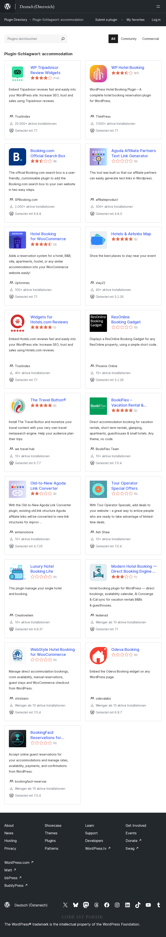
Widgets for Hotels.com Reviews (49, 319)
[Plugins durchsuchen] (63, 38)
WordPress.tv (98, 848)
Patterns (51, 848)
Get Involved (136, 825)
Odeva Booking (125, 649)
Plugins (50, 840)
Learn (89, 825)
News (8, 833)
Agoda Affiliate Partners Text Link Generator (133, 153)
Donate (134, 840)
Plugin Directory (15, 19)
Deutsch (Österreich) (31, 905)
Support (91, 833)
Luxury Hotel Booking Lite (42, 569)
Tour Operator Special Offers (124, 485)
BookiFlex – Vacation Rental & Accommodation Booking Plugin (127, 403)
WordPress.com (19, 862)
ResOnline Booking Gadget (126, 319)
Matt (10, 870)
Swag (132, 848)
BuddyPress (16, 885)
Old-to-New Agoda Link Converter (48, 485)
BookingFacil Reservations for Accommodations (46, 735)
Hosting (10, 840)
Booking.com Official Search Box (47, 153)
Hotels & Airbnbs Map (131, 234)
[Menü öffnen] (159, 6)
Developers (94, 840)
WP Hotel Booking (127, 67)
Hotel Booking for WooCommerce (48, 236)
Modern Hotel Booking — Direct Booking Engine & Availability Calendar (134, 569)
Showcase (53, 825)
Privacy (10, 848)
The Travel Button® (48, 400)
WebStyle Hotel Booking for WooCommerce (52, 652)
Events (131, 833)
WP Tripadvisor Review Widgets (45, 70)
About (9, 825)
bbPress (13, 878)
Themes (51, 833)
